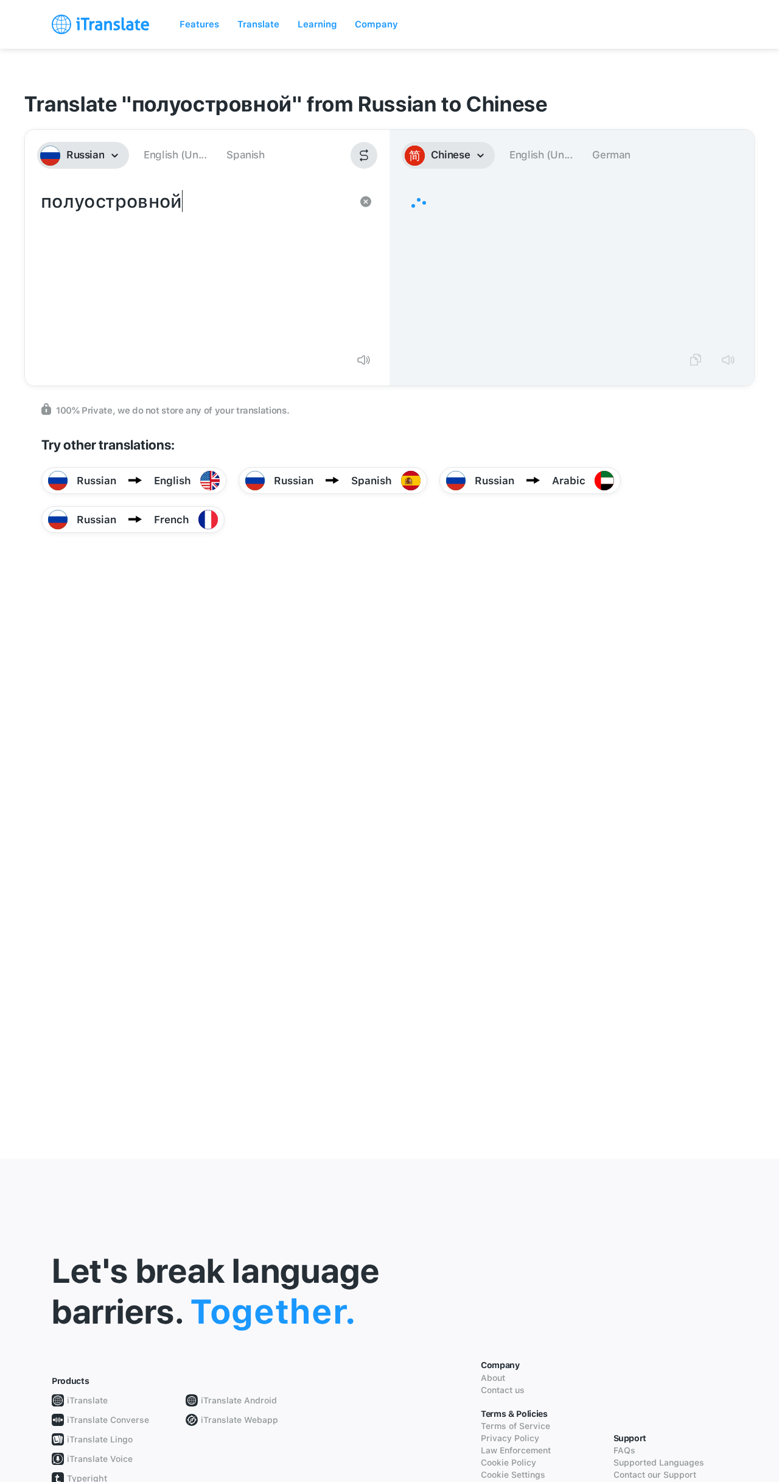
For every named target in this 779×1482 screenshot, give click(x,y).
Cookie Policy (508, 1462)
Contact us (503, 1390)
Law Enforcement (516, 1450)
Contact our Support (654, 1475)
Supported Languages (658, 1462)
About (493, 1378)
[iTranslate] (100, 24)
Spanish (245, 155)
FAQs (624, 1450)
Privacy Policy (510, 1438)
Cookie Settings (513, 1475)
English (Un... (175, 155)
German (611, 155)
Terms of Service (515, 1426)
